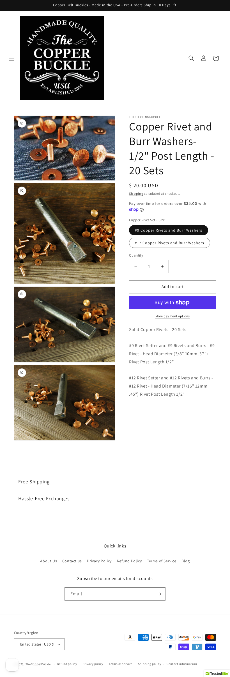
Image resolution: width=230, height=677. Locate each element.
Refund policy (67, 664)
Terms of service (120, 664)
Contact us (72, 560)
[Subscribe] (159, 594)
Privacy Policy (99, 560)
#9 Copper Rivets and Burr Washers (168, 230)
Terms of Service (161, 560)
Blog (185, 560)
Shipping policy (149, 664)
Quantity (136, 255)
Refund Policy (129, 560)
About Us (48, 560)
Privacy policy (92, 664)
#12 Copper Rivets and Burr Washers (169, 242)
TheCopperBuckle (38, 664)
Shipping (136, 193)
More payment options (172, 316)
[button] (12, 58)
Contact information (182, 664)
